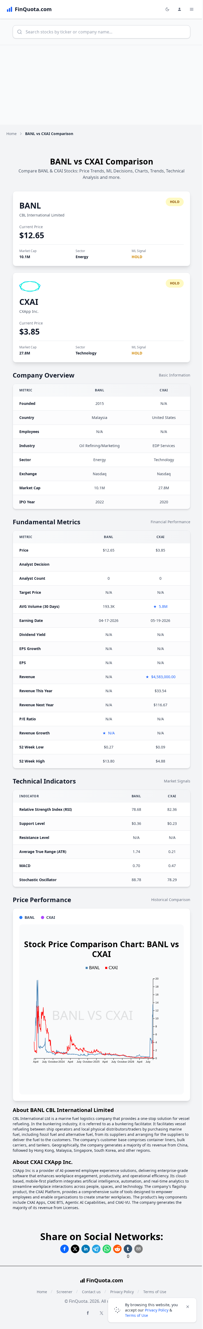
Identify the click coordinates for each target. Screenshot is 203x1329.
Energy (82, 256)
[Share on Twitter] (75, 1249)
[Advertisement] (101, 85)
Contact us (91, 1291)
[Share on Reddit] (117, 1249)
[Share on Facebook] (64, 1249)
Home (11, 133)
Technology (86, 353)
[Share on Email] (138, 1249)
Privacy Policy (156, 1310)
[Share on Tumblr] (128, 1249)
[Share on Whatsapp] (107, 1249)
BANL (30, 205)
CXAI (28, 301)
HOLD (137, 256)
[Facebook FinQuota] (87, 1313)
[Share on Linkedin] (85, 1249)
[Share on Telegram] (96, 1249)
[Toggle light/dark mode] (167, 9)
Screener (64, 1291)
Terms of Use (136, 1315)
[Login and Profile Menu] (179, 9)
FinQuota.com (104, 1280)
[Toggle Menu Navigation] (192, 9)
